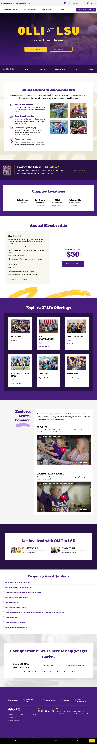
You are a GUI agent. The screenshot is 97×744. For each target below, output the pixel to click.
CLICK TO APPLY (73, 264)
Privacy (65, 714)
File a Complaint (85, 714)
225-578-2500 (48, 665)
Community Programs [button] (47, 10)
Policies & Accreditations (74, 714)
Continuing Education (22, 3)
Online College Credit (29, 10)
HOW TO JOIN (35, 49)
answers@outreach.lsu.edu (15, 720)
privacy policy (27, 741)
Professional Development (9, 10)
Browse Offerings (85, 9)
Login (92, 3)
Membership (41, 69)
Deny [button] (86, 741)
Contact (91, 69)
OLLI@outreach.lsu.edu (76, 665)
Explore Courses (60, 69)
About (26, 69)
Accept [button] (92, 741)
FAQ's (77, 69)
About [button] (63, 10)
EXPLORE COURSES (61, 49)
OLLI (84, 711)
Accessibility (59, 714)
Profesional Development (62, 711)
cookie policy (17, 741)
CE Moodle (76, 3)
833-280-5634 (12, 717)
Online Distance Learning (75, 711)
